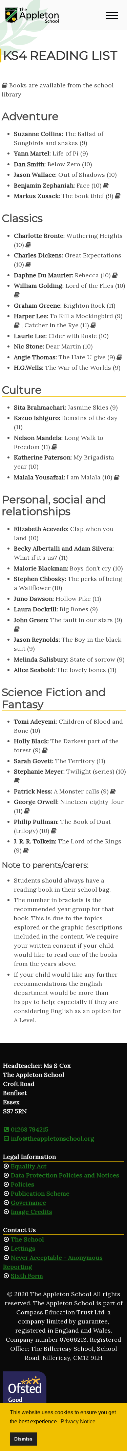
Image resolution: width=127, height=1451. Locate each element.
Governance (28, 1202)
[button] (112, 15)
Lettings (23, 1248)
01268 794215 (28, 1129)
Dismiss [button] (23, 1439)
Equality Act (28, 1166)
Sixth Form (27, 1276)
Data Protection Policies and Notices (65, 1175)
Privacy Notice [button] (78, 1421)
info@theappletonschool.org (51, 1138)
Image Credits (31, 1212)
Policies (22, 1184)
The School (27, 1239)
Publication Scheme (40, 1193)
